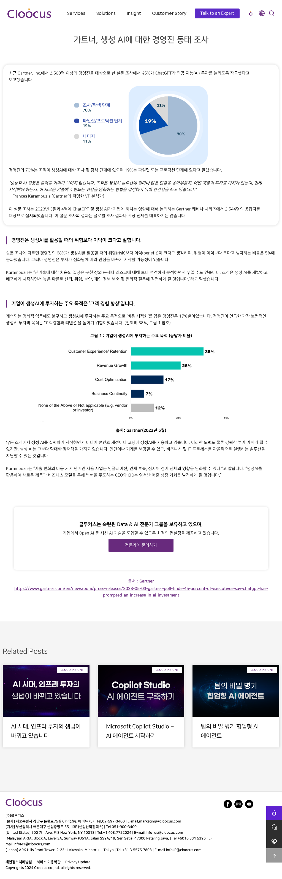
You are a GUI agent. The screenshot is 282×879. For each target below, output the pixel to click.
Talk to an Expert (217, 13)
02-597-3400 (113, 821)
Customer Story (169, 13)
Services (76, 13)
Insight (134, 13)
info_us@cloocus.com (164, 833)
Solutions (106, 13)
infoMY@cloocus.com (31, 844)
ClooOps (250, 13)
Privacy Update (77, 862)
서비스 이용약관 (49, 862)
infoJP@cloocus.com (184, 850)
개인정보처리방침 (19, 862)
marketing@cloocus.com (160, 821)
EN (261, 13)
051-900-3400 (124, 827)
